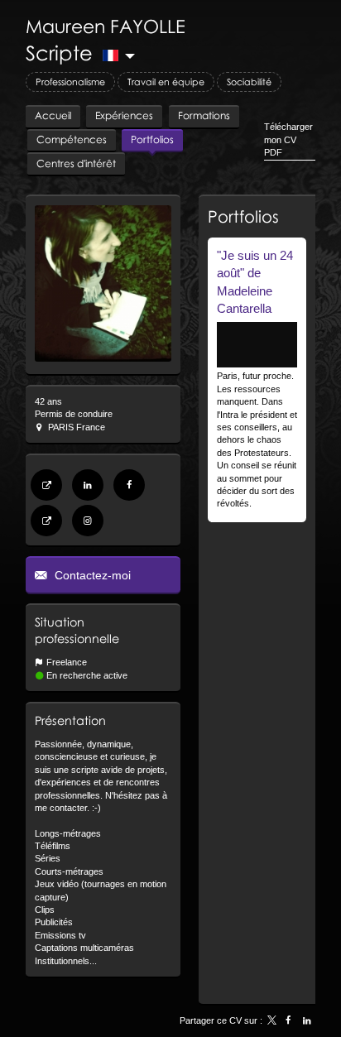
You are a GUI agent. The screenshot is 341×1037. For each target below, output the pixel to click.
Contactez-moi (91, 575)
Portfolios (243, 216)
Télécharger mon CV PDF (288, 139)
